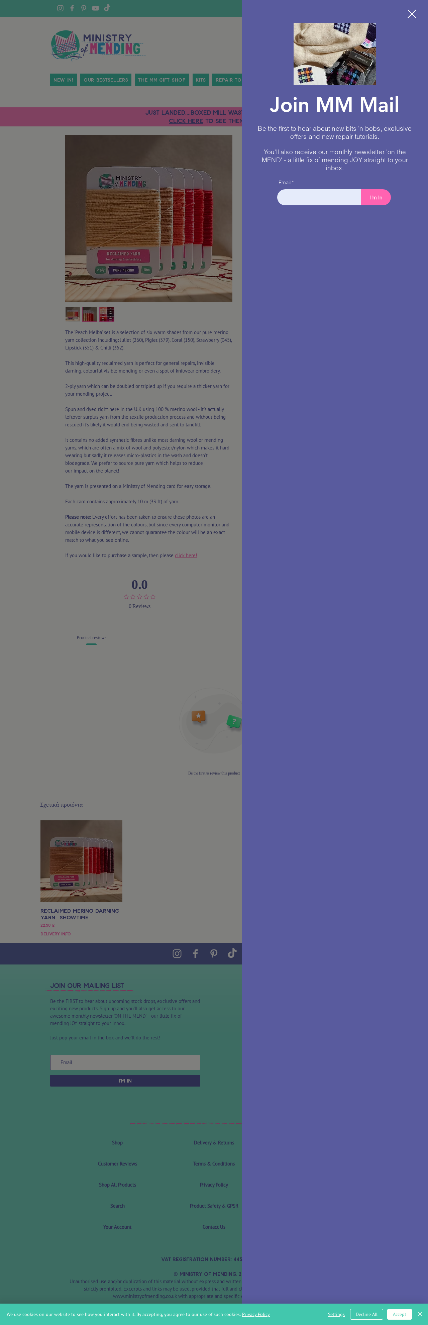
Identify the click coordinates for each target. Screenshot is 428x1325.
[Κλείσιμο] (420, 1314)
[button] (412, 14)
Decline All (367, 1314)
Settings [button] (336, 1314)
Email (285, 182)
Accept (399, 1314)
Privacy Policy (256, 1314)
